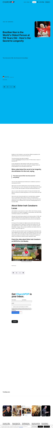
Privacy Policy (14, 310)
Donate (34, 2)
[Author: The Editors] (4, 415)
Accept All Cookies (46, 426)
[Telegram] (41, 2)
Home (25, 2)
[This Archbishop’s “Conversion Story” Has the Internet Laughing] (45, 410)
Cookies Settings (34, 426)
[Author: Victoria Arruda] (3, 77)
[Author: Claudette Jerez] (23, 415)
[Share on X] (11, 87)
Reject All (40, 426)
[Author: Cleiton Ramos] (13, 415)
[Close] (52, 426)
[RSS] (43, 2)
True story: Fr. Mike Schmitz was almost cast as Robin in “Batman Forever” (6, 425)
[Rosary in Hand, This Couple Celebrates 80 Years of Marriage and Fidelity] (16, 410)
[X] (39, 2)
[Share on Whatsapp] (7, 87)
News (6, 21)
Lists (31, 2)
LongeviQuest (18, 159)
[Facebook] (37, 2)
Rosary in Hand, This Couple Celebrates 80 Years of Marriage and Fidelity (16, 425)
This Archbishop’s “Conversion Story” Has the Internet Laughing (45, 425)
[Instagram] (40, 2)
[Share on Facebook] (4, 87)
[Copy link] (14, 87)
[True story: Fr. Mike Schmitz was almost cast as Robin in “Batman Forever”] (7, 410)
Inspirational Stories (10, 21)
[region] (26, 426)
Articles (27, 2)
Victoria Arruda (7, 76)
